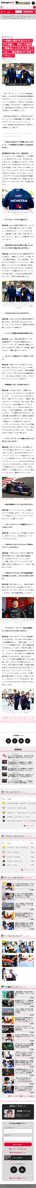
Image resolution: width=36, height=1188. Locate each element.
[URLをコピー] (27, 741)
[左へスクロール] (1, 7)
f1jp (21, 718)
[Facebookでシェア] (15, 741)
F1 (5, 7)
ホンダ (25, 721)
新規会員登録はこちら (19, 1152)
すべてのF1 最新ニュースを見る (22, 1096)
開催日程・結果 (28, 11)
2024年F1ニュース (8, 718)
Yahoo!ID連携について (19, 1178)
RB (8, 721)
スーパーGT (10, 7)
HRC (3, 721)
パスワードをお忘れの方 (19, 1149)
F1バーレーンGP (30, 718)
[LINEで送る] (21, 741)
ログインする (17, 1144)
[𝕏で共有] (8, 741)
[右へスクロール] (34, 7)
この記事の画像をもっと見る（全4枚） (17, 84)
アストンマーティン (16, 721)
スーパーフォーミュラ (21, 7)
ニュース (18, 11)
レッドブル (32, 721)
